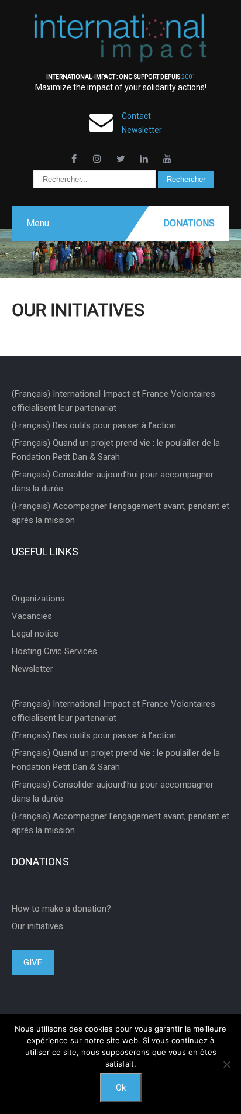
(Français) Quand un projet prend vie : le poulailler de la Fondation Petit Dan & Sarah (116, 450)
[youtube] (167, 158)
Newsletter (142, 130)
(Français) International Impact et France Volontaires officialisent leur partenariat (113, 400)
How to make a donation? (61, 908)
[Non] (226, 1064)
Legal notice (35, 633)
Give (32, 962)
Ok (121, 1087)
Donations (189, 223)
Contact (136, 116)
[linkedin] (143, 158)
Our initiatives (37, 926)
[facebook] (73, 158)
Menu (37, 223)
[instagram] (97, 158)
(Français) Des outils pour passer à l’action (94, 425)
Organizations (38, 598)
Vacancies (32, 616)
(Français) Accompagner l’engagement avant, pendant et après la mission (120, 513)
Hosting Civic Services (54, 651)
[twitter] (120, 158)
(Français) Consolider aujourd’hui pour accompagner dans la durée (113, 481)
